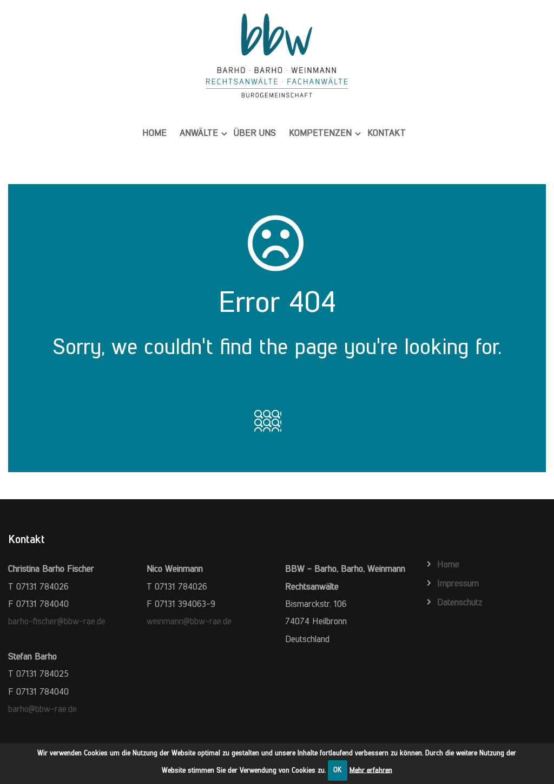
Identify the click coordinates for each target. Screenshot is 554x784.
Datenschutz (460, 602)
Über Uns (255, 132)
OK (337, 770)
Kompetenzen (320, 132)
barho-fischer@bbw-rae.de (56, 621)
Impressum (458, 583)
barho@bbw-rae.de (42, 708)
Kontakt (386, 132)
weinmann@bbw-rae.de (189, 621)
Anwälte (199, 132)
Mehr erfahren (370, 770)
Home (154, 132)
